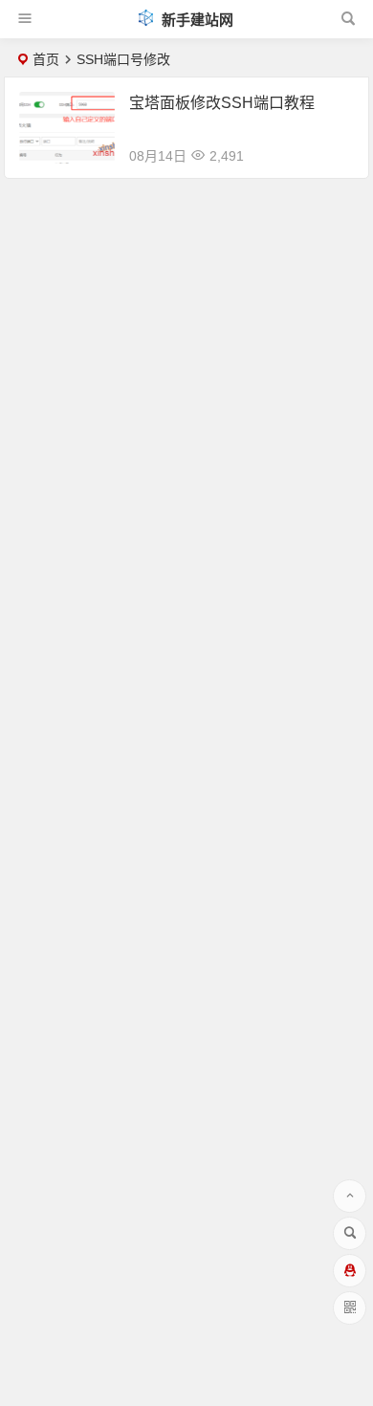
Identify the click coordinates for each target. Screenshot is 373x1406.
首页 (46, 59)
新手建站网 (195, 19)
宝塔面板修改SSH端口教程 (222, 103)
